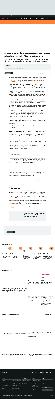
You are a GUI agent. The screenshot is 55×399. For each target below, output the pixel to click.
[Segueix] (12, 73)
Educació (8, 73)
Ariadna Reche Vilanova (32, 336)
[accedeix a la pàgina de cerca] (50, 18)
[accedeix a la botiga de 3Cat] (48, 18)
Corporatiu (43, 18)
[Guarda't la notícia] (35, 73)
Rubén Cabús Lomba (44, 304)
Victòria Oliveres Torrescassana (46, 303)
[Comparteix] (38, 73)
